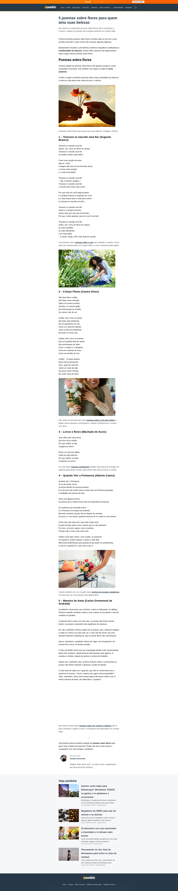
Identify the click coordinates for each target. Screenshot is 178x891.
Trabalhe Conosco (109, 884)
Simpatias (128, 7)
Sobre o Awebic (104, 7)
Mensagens (76, 7)
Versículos (85, 7)
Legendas (94, 7)
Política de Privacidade (94, 884)
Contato (70, 884)
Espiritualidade (118, 7)
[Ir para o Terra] (89, 2)
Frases (68, 7)
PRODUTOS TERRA (138, 1)
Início (62, 7)
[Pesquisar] (135, 7)
